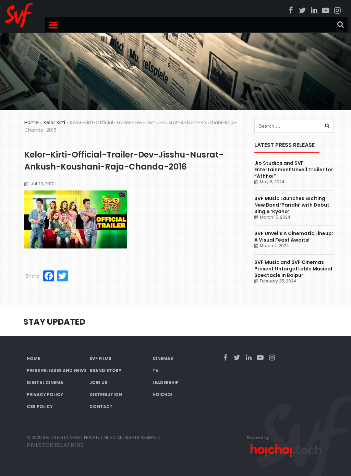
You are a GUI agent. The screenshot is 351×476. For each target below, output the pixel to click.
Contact (101, 406)
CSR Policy (40, 406)
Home (31, 122)
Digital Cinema (45, 382)
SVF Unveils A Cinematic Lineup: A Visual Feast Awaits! (293, 236)
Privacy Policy (45, 394)
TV (156, 370)
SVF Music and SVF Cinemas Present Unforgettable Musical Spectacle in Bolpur (293, 269)
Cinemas (163, 358)
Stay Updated (54, 321)
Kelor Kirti (54, 122)
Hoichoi (162, 394)
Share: (33, 275)
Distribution (105, 394)
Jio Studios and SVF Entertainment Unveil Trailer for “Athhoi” (293, 169)
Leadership (166, 382)
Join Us (98, 382)
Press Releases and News (57, 370)
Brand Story (105, 370)
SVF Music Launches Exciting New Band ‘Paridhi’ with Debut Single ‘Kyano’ (291, 205)
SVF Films (100, 358)
